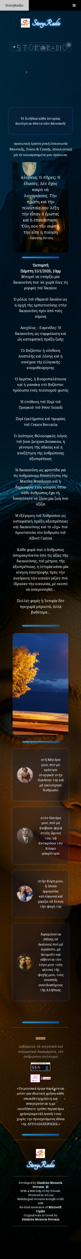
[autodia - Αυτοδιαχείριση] (35, 1078)
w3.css (48, 1195)
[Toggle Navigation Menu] (74, 5)
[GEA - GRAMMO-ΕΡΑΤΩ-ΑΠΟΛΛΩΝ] (40, 1066)
